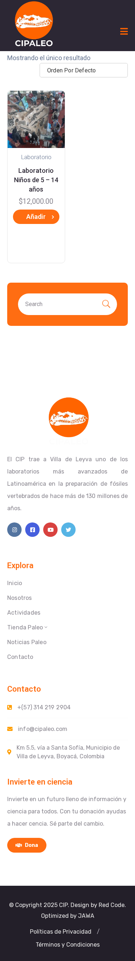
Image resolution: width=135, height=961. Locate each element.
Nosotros (19, 597)
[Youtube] (50, 529)
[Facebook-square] (32, 529)
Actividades (23, 612)
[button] (60, 931)
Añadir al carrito (36, 218)
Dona (31, 845)
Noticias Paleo (26, 642)
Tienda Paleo (25, 627)
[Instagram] (14, 529)
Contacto (20, 657)
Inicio (14, 583)
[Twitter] (68, 529)
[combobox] (84, 70)
